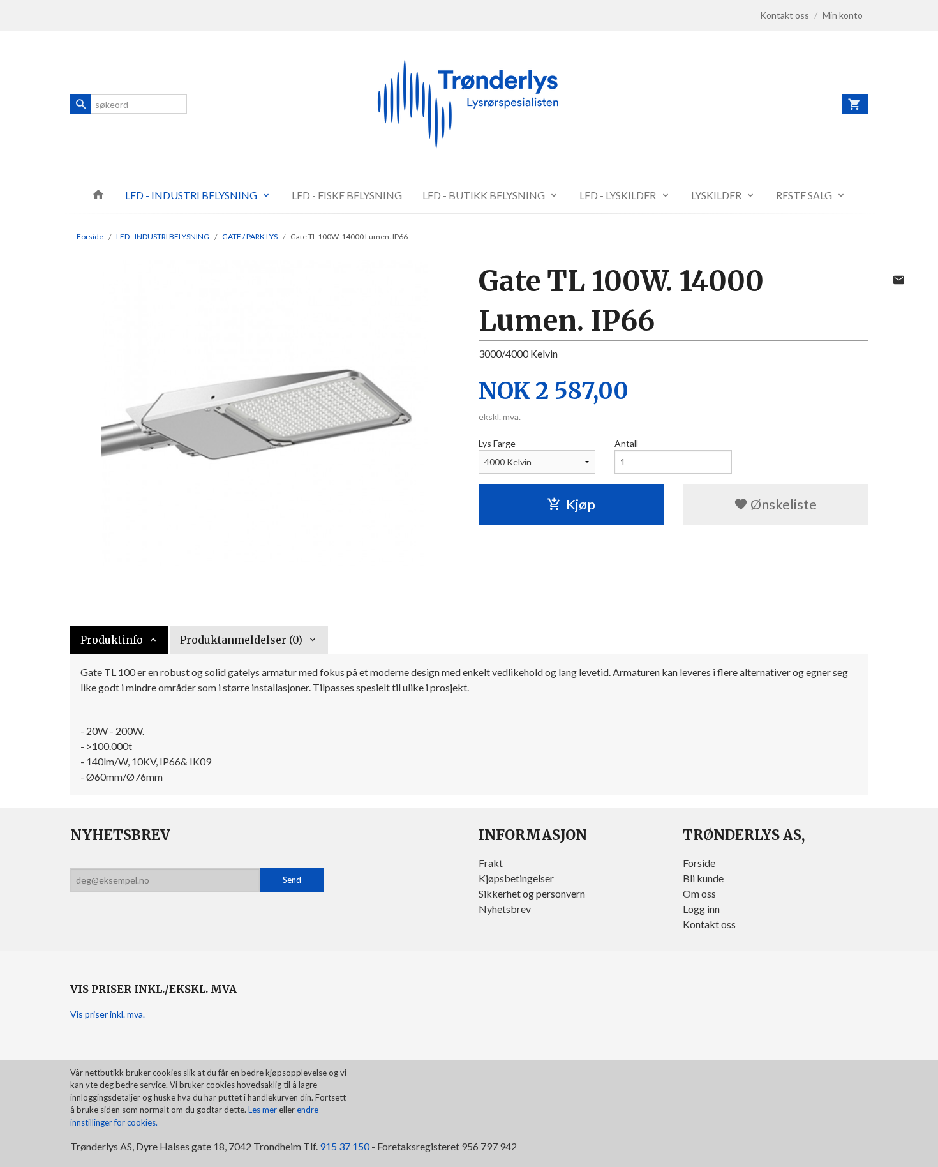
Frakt (491, 863)
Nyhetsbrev (505, 909)
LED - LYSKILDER (617, 195)
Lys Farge (497, 443)
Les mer (263, 1109)
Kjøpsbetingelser (516, 878)
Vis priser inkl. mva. (107, 1014)
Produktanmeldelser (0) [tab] (241, 639)
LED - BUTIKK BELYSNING (483, 195)
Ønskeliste (782, 504)
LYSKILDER (716, 195)
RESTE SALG (804, 195)
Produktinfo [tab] (111, 639)
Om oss (699, 893)
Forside (90, 236)
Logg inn (701, 909)
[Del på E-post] (898, 279)
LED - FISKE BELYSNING (347, 195)
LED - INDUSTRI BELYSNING (191, 195)
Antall (626, 443)
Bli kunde (703, 878)
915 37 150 (344, 1146)
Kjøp (580, 504)
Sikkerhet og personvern (532, 893)
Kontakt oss (709, 924)
